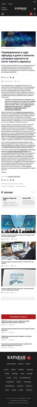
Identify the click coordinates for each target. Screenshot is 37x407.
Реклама (27, 363)
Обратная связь (11, 363)
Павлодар (15, 373)
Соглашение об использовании (18, 400)
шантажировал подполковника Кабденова (20, 136)
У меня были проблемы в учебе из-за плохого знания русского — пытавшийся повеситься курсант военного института (18, 145)
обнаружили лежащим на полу (24, 112)
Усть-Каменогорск (25, 377)
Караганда (30, 369)
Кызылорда (27, 381)
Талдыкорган (10, 381)
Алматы (13, 369)
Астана (6, 369)
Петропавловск (9, 386)
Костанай (29, 373)
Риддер (14, 390)
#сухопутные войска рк (8, 186)
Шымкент (21, 369)
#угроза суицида (20, 186)
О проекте (21, 363)
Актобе (7, 373)
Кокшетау (29, 386)
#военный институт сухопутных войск (12, 183)
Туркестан (20, 386)
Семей (7, 390)
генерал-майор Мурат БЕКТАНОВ (17, 151)
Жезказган (29, 390)
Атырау (9, 377)
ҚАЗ (34, 1)
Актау (15, 377)
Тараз (22, 373)
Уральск (19, 381)
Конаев (21, 390)
